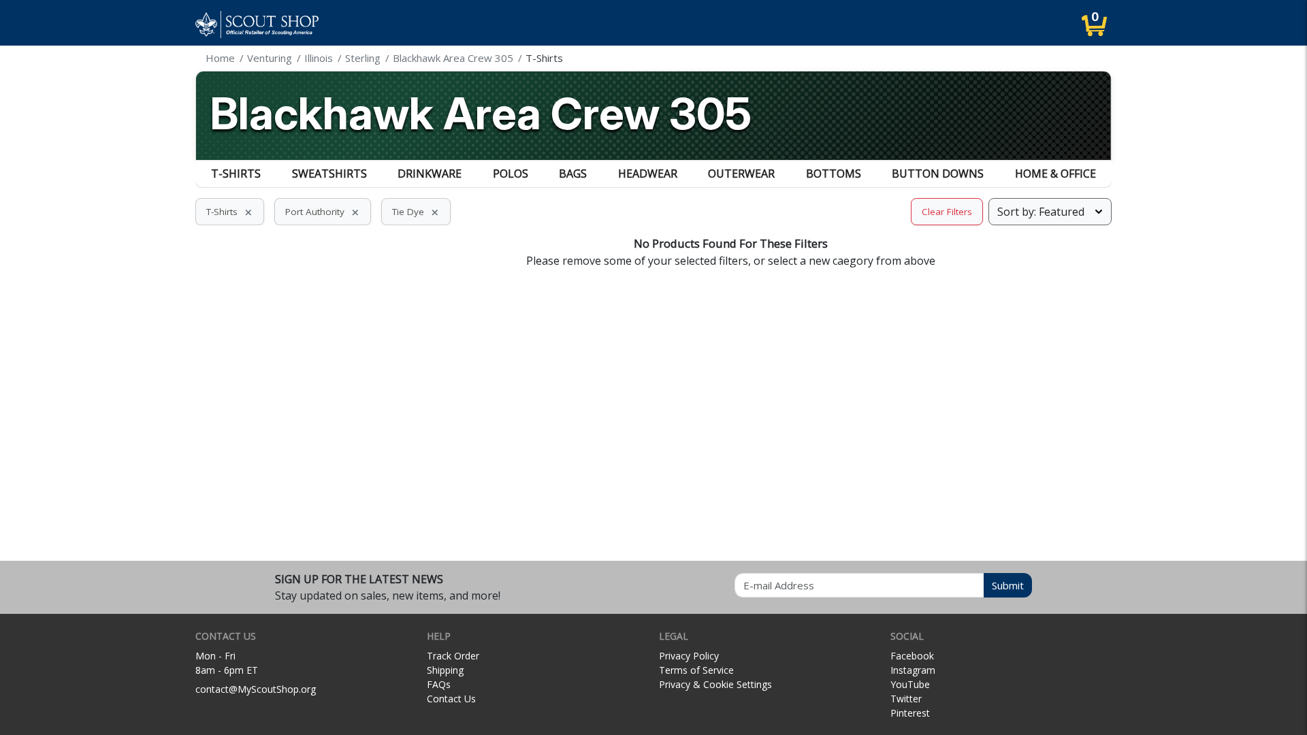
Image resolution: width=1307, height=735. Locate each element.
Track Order (453, 655)
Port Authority (322, 212)
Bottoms (833, 173)
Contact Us (451, 698)
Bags (573, 173)
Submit (1008, 585)
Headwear (647, 173)
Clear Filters (947, 212)
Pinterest (910, 712)
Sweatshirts (329, 173)
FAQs (439, 684)
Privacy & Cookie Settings (715, 684)
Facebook (912, 655)
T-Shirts (236, 173)
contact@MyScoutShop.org (255, 689)
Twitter (906, 698)
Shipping (445, 670)
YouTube (910, 684)
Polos (510, 173)
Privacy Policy (689, 655)
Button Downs (938, 173)
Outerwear (741, 173)
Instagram (912, 670)
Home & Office (1055, 173)
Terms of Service (696, 670)
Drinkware (430, 173)
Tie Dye (416, 212)
